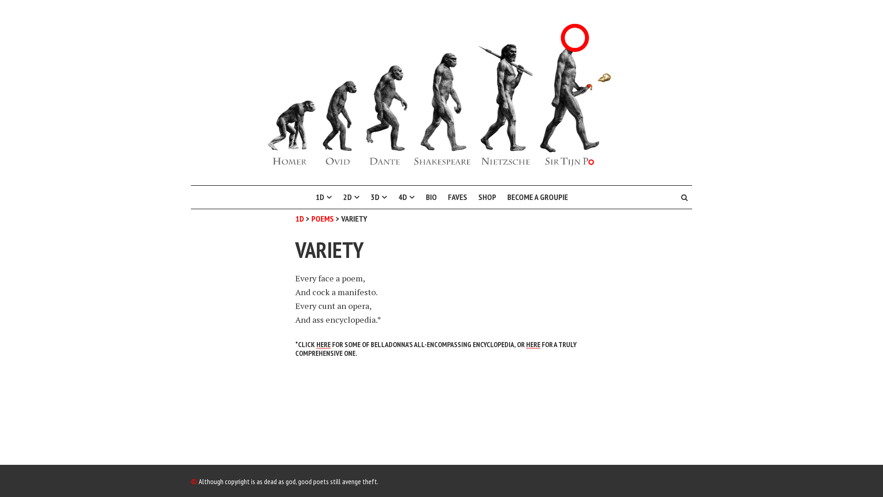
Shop (487, 197)
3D (375, 197)
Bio (431, 197)
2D (347, 197)
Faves (457, 197)
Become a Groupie (537, 197)
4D (402, 197)
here (533, 344)
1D (319, 197)
